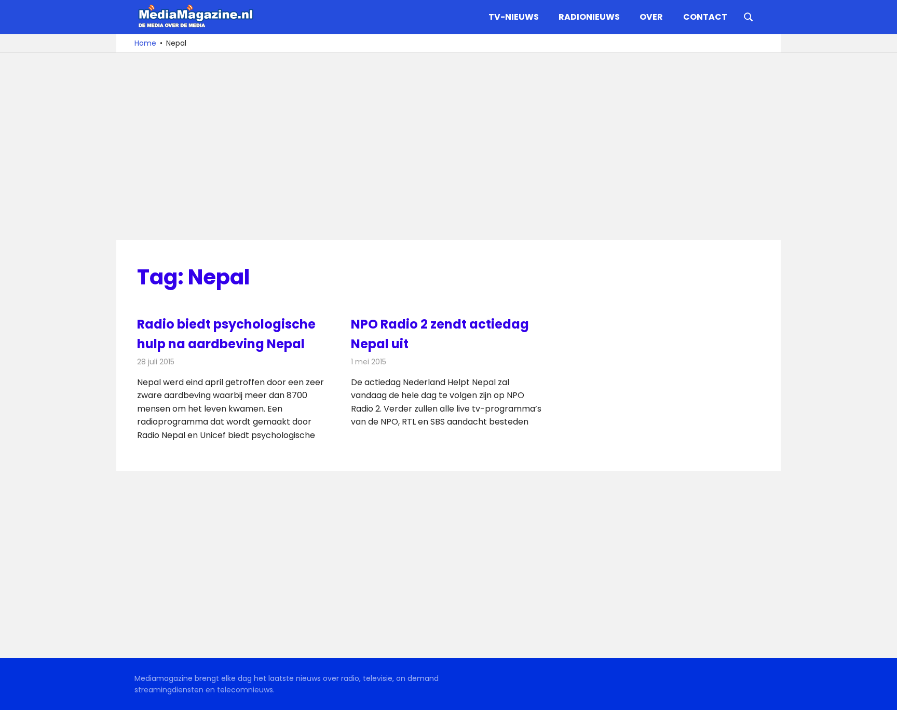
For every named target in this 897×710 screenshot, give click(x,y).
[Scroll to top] (881, 694)
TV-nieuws (513, 17)
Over (651, 17)
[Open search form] (748, 16)
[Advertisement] (448, 146)
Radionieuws (589, 17)
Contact (705, 17)
